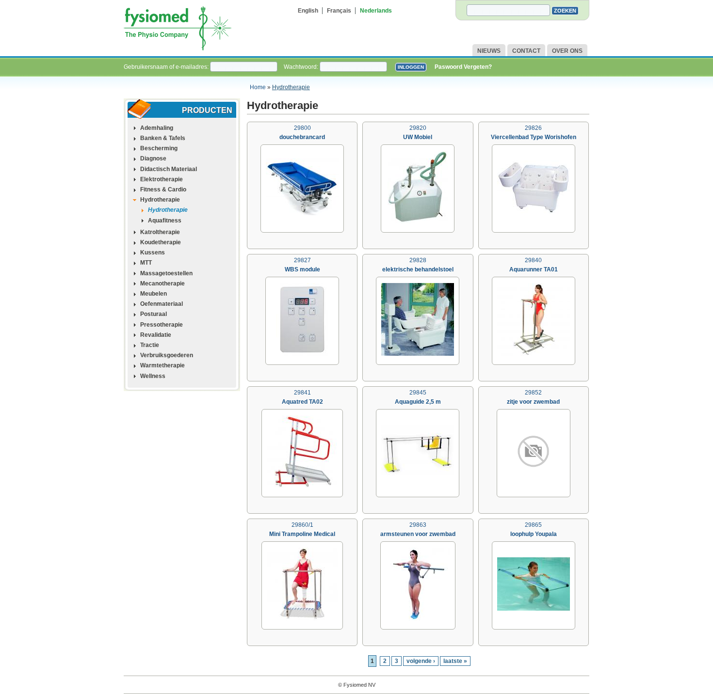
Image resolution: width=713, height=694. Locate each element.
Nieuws (489, 50)
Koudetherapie (160, 242)
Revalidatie (155, 334)
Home (258, 87)
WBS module (302, 269)
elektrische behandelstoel (418, 269)
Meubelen (153, 293)
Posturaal (153, 314)
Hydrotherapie (291, 87)
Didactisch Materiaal (168, 169)
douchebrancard (302, 137)
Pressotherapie (161, 324)
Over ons (567, 50)
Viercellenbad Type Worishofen (533, 137)
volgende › (420, 661)
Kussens (152, 252)
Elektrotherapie (161, 179)
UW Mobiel (417, 137)
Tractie (149, 345)
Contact (526, 50)
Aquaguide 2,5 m (418, 401)
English (308, 10)
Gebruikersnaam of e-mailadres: (167, 66)
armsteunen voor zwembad (417, 534)
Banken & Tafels (162, 138)
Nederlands (376, 10)
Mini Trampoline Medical (302, 534)
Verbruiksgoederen (166, 355)
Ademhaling (156, 128)
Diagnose (153, 158)
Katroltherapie (160, 232)
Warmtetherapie (162, 365)
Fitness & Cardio (163, 189)
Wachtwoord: (302, 66)
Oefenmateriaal (161, 303)
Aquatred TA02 (302, 401)
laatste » (455, 661)
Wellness (152, 376)
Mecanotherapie (162, 283)
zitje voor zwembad (533, 401)
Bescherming (159, 148)
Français (339, 10)
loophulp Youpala (533, 534)
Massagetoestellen (166, 273)
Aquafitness (164, 220)
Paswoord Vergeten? (463, 66)
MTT (146, 262)
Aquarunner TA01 (533, 269)
